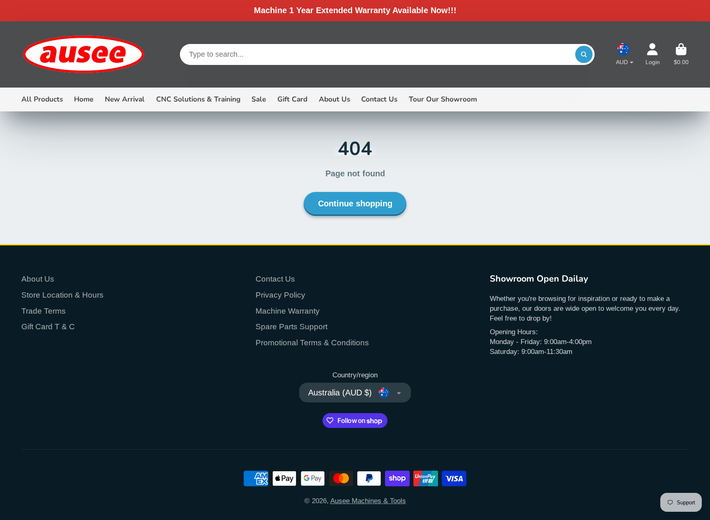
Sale (258, 99)
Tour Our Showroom (443, 99)
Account (652, 54)
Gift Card (292, 99)
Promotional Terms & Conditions (312, 342)
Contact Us (379, 99)
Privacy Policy (280, 295)
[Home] (83, 54)
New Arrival (125, 99)
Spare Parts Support (291, 326)
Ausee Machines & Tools (368, 501)
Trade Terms (43, 311)
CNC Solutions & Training (198, 99)
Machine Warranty (288, 311)
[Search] (583, 54)
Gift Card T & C (48, 326)
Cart (681, 54)
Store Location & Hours (62, 295)
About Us (334, 99)
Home (83, 99)
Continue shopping (355, 203)
